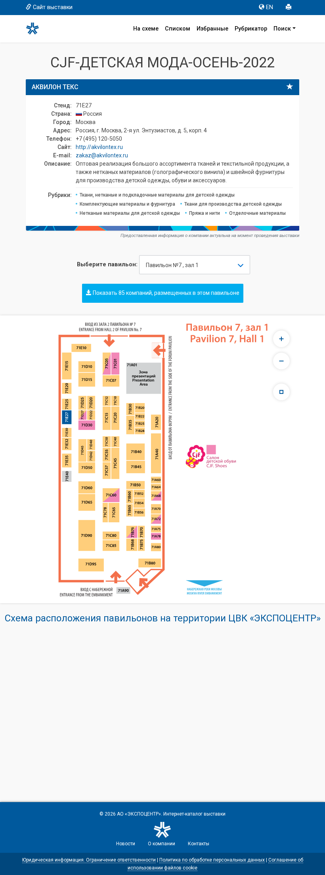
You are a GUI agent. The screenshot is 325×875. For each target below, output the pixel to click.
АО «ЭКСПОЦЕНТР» (139, 814)
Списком (177, 28)
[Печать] (289, 7)
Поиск (282, 28)
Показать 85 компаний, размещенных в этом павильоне (165, 293)
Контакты (198, 843)
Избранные (212, 28)
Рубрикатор (251, 28)
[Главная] (36, 28)
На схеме (146, 28)
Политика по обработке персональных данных (212, 860)
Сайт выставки (53, 7)
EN (269, 7)
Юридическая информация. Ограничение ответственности (89, 860)
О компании (161, 843)
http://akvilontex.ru (99, 147)
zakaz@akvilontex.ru (102, 155)
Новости (125, 843)
